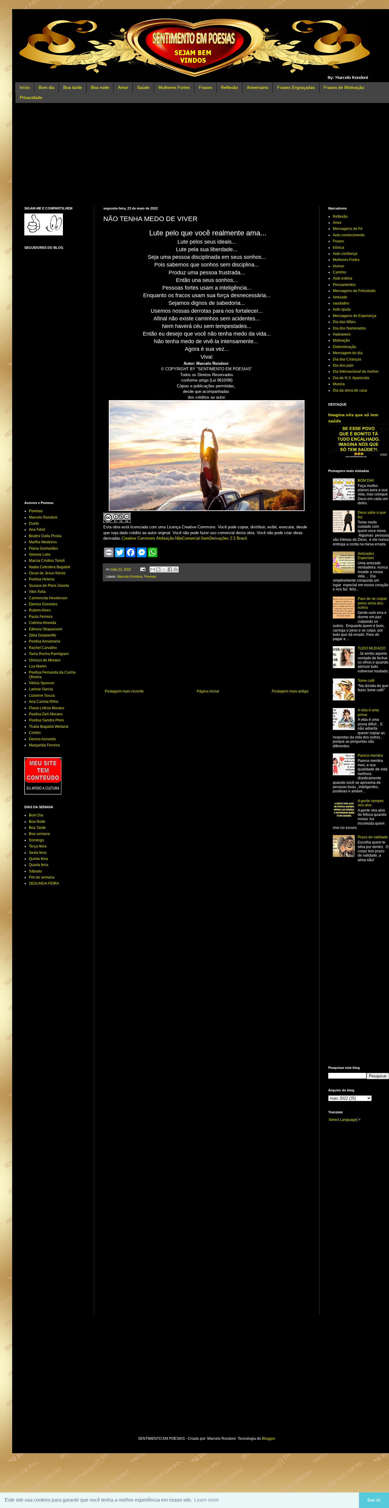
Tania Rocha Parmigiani (49, 654)
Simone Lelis (39, 554)
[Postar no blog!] (158, 569)
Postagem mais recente (124, 691)
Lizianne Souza (42, 695)
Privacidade (31, 97)
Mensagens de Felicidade (354, 291)
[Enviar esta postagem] (142, 569)
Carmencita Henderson (48, 598)
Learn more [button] (206, 1500)
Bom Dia (36, 815)
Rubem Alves (40, 610)
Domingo (36, 840)
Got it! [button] (373, 1500)
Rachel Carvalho (43, 648)
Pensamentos (344, 285)
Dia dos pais (343, 365)
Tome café (366, 680)
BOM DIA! (366, 480)
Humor (338, 266)
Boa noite (100, 87)
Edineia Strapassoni (45, 629)
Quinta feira (38, 859)
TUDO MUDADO (371, 648)
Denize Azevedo (42, 739)
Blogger (268, 1438)
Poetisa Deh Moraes (46, 714)
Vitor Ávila (37, 592)
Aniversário (257, 87)
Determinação (344, 347)
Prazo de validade (373, 837)
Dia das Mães (344, 322)
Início (24, 87)
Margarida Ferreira (44, 745)
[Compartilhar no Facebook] (170, 569)
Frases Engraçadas (296, 87)
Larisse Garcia (41, 689)
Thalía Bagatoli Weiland (48, 726)
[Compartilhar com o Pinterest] (176, 569)
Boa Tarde (37, 828)
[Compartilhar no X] (164, 569)
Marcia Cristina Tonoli (47, 560)
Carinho (339, 272)
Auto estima (342, 278)
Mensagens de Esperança (354, 316)
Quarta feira (38, 865)
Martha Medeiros (43, 542)
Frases (205, 87)
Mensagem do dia (348, 353)
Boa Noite (37, 821)
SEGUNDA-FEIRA (44, 883)
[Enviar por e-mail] (153, 569)
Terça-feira (37, 846)
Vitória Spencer (41, 683)
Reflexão (229, 87)
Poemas (150, 576)
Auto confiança (345, 254)
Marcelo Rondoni (129, 576)
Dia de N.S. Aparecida (351, 378)
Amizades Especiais (366, 555)
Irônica (338, 247)
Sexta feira (37, 853)
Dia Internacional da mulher (356, 371)
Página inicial (208, 691)
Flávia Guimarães (43, 548)
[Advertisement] (206, 154)
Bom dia (46, 87)
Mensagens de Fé (348, 229)
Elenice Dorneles (43, 604)
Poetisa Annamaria (44, 641)
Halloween (342, 334)
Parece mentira (370, 755)
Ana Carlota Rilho (43, 701)
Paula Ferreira (41, 617)
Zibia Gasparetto (42, 635)
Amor (123, 87)
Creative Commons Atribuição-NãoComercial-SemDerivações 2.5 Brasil (184, 538)
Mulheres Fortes (174, 87)
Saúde (143, 87)
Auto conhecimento (349, 235)
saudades (341, 303)
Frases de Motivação (344, 87)
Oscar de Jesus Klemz (47, 573)
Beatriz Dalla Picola (45, 536)
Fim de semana (41, 877)
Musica (339, 384)
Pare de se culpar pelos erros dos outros (372, 603)
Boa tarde (72, 87)
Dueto (34, 523)
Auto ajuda (342, 309)
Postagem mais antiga (290, 691)
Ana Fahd (37, 529)
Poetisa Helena (41, 579)
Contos (35, 733)
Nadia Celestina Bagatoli (49, 567)
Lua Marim (37, 666)
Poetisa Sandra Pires (46, 720)
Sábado (35, 871)
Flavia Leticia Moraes (46, 708)
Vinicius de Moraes (44, 660)
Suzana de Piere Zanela (49, 585)
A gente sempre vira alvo (371, 803)
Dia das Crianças (347, 359)
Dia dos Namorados (349, 328)
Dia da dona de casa (350, 390)
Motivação (341, 340)
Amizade (340, 297)
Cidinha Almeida (42, 623)
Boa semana (39, 834)
